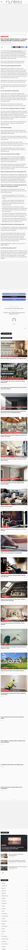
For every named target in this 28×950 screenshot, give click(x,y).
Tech (2, 936)
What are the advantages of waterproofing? (11, 553)
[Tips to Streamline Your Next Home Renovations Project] (14, 707)
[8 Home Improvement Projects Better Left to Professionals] (14, 777)
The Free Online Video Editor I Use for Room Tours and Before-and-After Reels (12, 939)
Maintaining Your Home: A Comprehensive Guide (12, 811)
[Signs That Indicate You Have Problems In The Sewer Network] (14, 519)
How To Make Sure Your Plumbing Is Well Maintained (13, 879)
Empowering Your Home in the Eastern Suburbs (12, 670)
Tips (10, 355)
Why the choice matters (6, 506)
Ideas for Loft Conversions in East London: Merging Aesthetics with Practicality (13, 600)
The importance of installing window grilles (14, 308)
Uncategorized (15, 355)
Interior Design (18, 378)
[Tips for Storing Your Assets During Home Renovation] (14, 823)
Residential (24, 407)
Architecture (4, 378)
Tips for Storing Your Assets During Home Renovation (13, 833)
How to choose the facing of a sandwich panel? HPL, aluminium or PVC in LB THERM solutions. (13, 412)
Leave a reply (6, 333)
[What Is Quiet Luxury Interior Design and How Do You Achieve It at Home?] (14, 425)
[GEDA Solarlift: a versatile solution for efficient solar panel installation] (14, 731)
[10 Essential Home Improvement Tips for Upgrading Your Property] (14, 683)
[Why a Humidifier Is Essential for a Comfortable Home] (14, 348)
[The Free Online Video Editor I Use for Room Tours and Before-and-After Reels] (14, 934)
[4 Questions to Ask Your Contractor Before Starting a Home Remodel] (14, 565)
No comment (8, 360)
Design (3, 432)
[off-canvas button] (1, 2)
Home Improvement (4, 36)
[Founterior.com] (14, 1)
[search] (26, 2)
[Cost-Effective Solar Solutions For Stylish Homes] (14, 755)
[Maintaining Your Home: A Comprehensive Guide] (14, 801)
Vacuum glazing (4, 243)
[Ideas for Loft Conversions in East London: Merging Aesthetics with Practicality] (14, 589)
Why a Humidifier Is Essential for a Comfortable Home (14, 358)
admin (3, 42)
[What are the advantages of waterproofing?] (14, 543)
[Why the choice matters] (14, 497)
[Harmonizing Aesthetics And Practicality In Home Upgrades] (14, 613)
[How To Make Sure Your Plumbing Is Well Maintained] (14, 870)
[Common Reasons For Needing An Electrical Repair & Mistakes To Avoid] (14, 637)
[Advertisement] (14, 18)
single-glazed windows (16, 50)
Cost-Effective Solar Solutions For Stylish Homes (12, 764)
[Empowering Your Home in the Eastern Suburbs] (14, 661)
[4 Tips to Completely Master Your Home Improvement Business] (14, 846)
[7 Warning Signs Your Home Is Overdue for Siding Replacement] (14, 371)
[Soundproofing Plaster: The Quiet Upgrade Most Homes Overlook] (14, 473)
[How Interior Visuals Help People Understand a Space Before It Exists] (14, 449)
